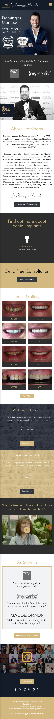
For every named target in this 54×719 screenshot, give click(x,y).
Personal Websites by (17, 713)
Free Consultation (27, 279)
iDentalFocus (24, 706)
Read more (27, 443)
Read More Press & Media (27, 635)
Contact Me (27, 681)
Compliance (27, 704)
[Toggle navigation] (50, 4)
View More (27, 396)
